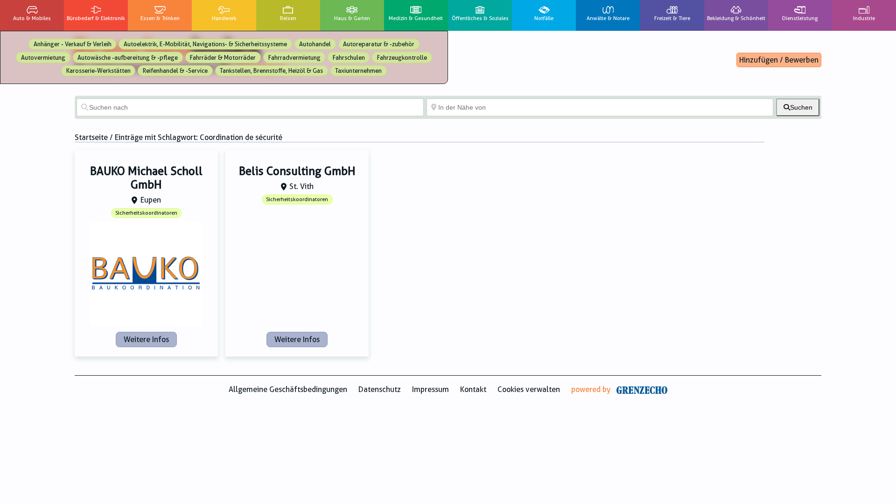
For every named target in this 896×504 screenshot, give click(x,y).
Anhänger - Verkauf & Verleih (73, 44)
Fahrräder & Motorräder (223, 57)
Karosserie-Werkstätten (98, 70)
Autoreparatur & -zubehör (378, 44)
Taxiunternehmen (358, 70)
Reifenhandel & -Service (175, 70)
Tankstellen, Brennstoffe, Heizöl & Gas (271, 70)
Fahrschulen (349, 57)
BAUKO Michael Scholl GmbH (146, 178)
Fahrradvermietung (294, 57)
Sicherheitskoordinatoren (146, 213)
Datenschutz (379, 389)
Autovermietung (43, 57)
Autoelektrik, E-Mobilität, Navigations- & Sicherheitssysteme (205, 44)
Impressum (430, 389)
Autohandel (315, 44)
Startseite (91, 137)
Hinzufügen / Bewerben (779, 60)
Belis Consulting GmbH (297, 171)
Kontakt (473, 389)
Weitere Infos (146, 339)
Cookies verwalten (528, 389)
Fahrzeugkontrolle (402, 57)
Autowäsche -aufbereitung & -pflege (127, 57)
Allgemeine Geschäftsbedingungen (288, 389)
